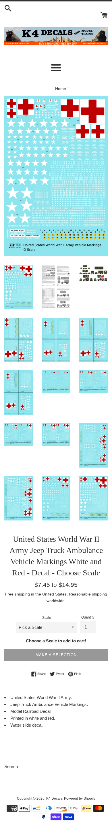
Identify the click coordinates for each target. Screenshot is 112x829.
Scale (46, 618)
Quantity (87, 617)
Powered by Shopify (79, 799)
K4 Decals (54, 799)
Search (11, 766)
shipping (22, 594)
